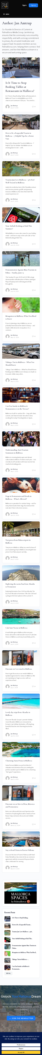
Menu (7, 14)
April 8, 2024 (15, 736)
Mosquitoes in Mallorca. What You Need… (24, 952)
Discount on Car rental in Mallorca (18, 669)
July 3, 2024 (14, 687)
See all (8, 973)
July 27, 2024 (14, 559)
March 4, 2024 (15, 869)
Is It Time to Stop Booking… (20, 918)
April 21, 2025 (15, 515)
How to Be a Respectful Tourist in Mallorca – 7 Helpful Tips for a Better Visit (19, 136)
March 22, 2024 (15, 825)
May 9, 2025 (14, 425)
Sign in (24, 5)
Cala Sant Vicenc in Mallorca (16, 628)
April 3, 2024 (15, 779)
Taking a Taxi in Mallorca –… (20, 959)
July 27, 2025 (14, 108)
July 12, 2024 (14, 644)
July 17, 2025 (14, 201)
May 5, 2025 (14, 471)
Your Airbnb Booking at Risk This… (22, 938)
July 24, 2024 (15, 603)
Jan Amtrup (14, 106)
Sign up (33, 5)
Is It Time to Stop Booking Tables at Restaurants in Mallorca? (19, 87)
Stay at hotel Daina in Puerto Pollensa (19, 850)
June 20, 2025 (15, 245)
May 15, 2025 (15, 381)
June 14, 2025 (15, 291)
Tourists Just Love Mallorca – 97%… (22, 932)
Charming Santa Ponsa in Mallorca (18, 760)
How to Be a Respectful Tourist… (21, 925)
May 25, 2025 (15, 337)
